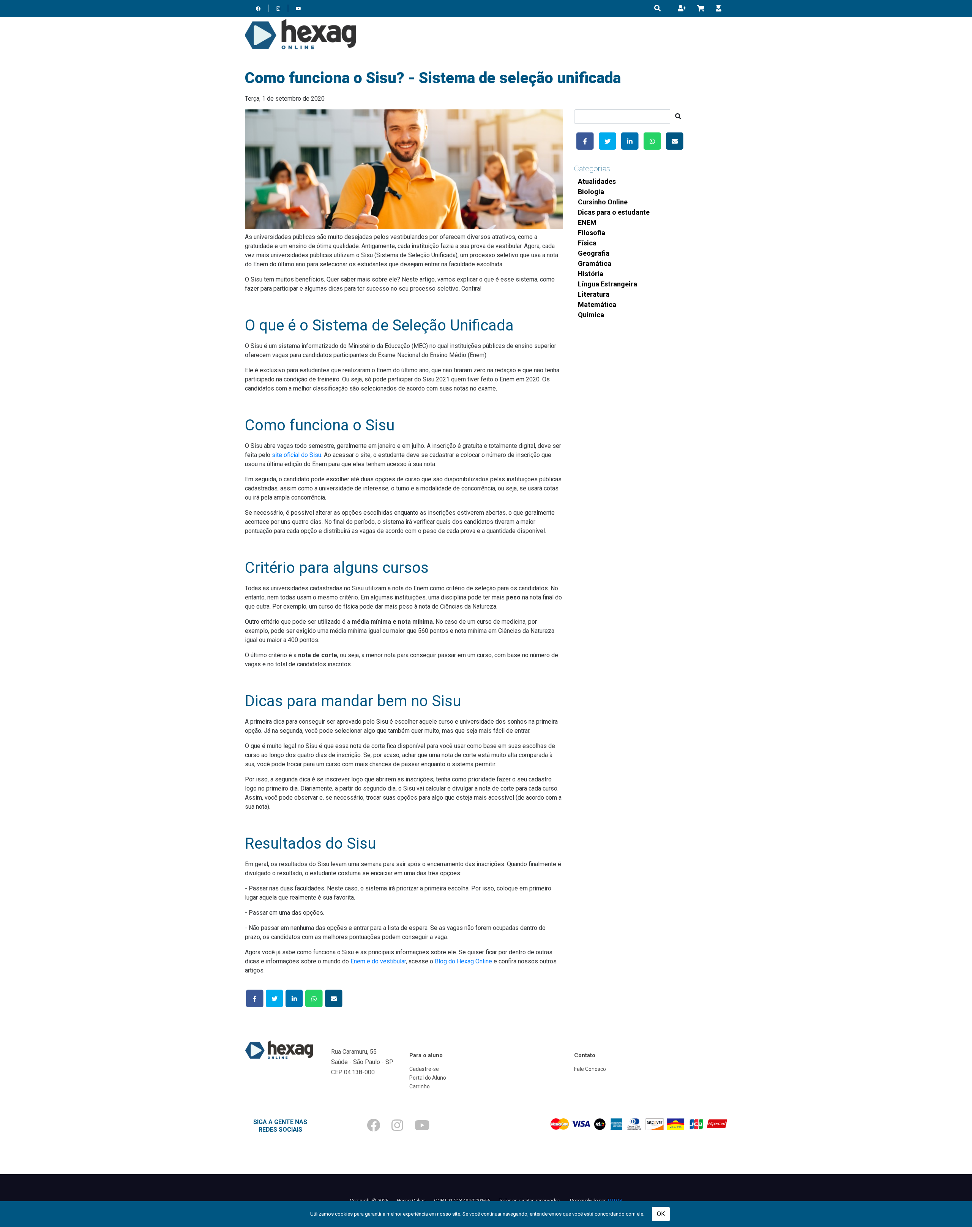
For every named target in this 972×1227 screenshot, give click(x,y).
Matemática (597, 304)
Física (587, 243)
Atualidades (597, 181)
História (590, 274)
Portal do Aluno (427, 1078)
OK (661, 1214)
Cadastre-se (424, 1069)
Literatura (593, 294)
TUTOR (614, 1200)
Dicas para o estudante (614, 212)
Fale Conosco (590, 1069)
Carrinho (419, 1086)
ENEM (587, 222)
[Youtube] (298, 8)
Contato (584, 1055)
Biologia (591, 192)
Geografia (593, 253)
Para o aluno (426, 1055)
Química (591, 315)
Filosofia (591, 233)
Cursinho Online (603, 202)
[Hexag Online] (300, 34)
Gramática (594, 263)
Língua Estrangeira (607, 284)
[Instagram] (278, 8)
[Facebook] (258, 8)
